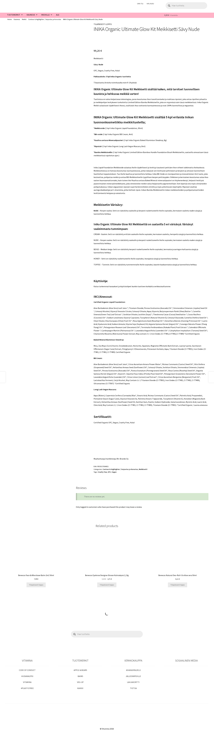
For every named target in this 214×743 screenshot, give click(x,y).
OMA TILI (140, 3)
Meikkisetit (143, 469)
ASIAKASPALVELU (133, 670)
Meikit (24, 19)
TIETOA (133, 688)
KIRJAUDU (150, 3)
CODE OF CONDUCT (27, 670)
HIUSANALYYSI (27, 676)
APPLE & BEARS (80, 670)
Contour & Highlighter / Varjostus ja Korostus (44, 19)
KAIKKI (80, 688)
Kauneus (17, 19)
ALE (57, 15)
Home (9, 19)
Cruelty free (102, 472)
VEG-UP (80, 682)
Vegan (114, 472)
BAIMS (80, 676)
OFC (109, 472)
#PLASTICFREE (27, 688)
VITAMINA (27, 682)
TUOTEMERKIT (13, 15)
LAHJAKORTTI (133, 682)
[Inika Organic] (102, 41)
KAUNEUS (31, 15)
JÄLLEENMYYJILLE (133, 676)
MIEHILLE (45, 15)
